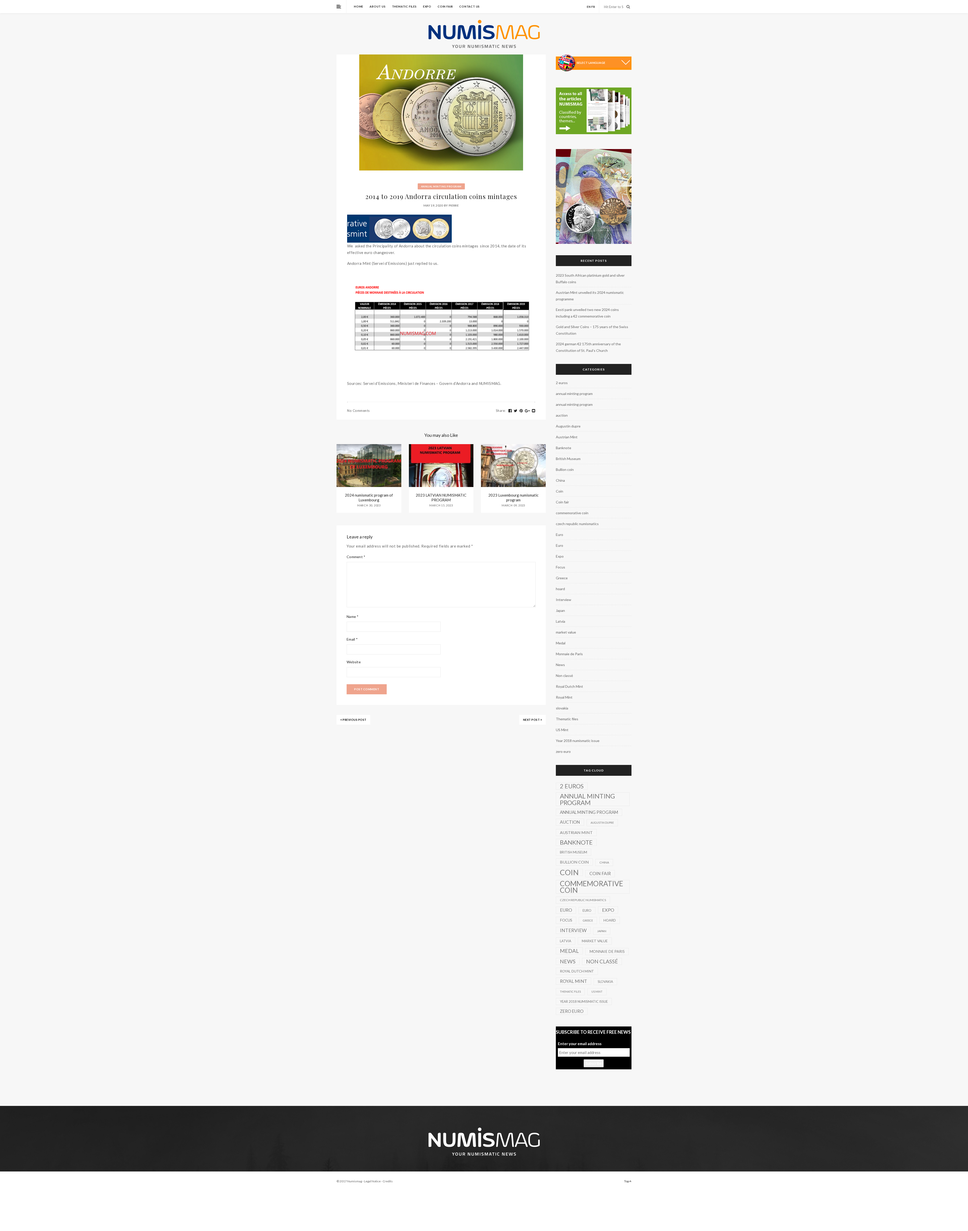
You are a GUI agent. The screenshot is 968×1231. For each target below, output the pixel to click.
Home (358, 6)
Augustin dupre (568, 426)
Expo (427, 6)
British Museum (568, 458)
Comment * (356, 557)
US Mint (562, 730)
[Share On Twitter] (516, 411)
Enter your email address (579, 1043)
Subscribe (594, 1063)
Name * (353, 616)
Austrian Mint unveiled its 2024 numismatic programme (590, 295)
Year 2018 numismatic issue (577, 740)
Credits (388, 1181)
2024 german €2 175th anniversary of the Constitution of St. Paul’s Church (588, 347)
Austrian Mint (567, 437)
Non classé (564, 675)
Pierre (454, 205)
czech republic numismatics (577, 524)
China (560, 480)
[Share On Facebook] (510, 411)
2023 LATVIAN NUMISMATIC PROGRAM (441, 497)
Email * (352, 639)
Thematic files (404, 6)
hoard (560, 589)
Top (626, 1181)
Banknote (563, 448)
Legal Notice (372, 1181)
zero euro (563, 751)
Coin (559, 491)
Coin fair (445, 6)
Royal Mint (564, 697)
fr (593, 6)
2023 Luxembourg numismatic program (513, 497)
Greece (562, 578)
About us (377, 6)
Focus (560, 567)
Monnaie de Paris (569, 654)
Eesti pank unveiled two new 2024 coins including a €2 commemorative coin (587, 312)
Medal (560, 643)
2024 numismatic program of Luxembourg (369, 497)
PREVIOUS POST (354, 719)
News (560, 665)
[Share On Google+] (527, 411)
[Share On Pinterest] (521, 411)
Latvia (560, 621)
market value (566, 632)
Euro (559, 534)
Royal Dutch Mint (569, 686)
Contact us (469, 6)
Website (354, 662)
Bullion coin (565, 469)
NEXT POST (531, 719)
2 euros (562, 383)
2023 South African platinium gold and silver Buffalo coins (590, 278)
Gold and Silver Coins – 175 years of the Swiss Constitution (592, 330)
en (589, 6)
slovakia (562, 708)
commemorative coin (572, 513)
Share (501, 411)
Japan (560, 610)
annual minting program (441, 186)
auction (562, 415)
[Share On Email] (533, 411)
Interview (563, 599)
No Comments (358, 411)
